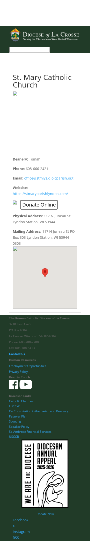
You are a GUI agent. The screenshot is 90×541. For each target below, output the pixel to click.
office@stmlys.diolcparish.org (49, 178)
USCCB (14, 436)
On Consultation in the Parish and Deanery (38, 411)
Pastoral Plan (18, 416)
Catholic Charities (21, 401)
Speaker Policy (19, 426)
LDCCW (14, 406)
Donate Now (45, 514)
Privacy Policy (18, 372)
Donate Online (39, 204)
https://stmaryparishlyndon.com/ (40, 193)
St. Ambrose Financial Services (30, 432)
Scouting (15, 421)
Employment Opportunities (27, 366)
